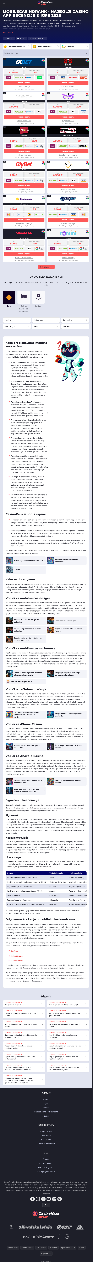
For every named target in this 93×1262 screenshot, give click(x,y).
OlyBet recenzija (24, 189)
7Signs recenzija (68, 121)
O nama (46, 1159)
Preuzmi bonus (24, 83)
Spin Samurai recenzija (68, 155)
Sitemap (46, 1116)
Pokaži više (44, 267)
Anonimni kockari (17, 960)
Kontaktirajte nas (46, 1163)
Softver (46, 1107)
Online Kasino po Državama (46, 1112)
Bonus (46, 1099)
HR (45, 1205)
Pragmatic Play (46, 1131)
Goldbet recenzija (68, 189)
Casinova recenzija (24, 121)
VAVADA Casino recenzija (24, 258)
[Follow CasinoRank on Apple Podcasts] (59, 1199)
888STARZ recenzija (68, 86)
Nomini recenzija (68, 258)
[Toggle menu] (4, 3)
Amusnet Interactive (46, 1143)
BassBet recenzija (68, 223)
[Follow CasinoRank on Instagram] (38, 1199)
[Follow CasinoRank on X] (43, 1199)
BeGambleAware (17, 956)
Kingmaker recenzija (24, 223)
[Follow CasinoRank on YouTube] (48, 1199)
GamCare (14, 951)
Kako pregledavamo (46, 1171)
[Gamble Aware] (41, 1236)
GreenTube (46, 1139)
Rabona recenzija (24, 155)
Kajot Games (46, 1135)
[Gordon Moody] (64, 1227)
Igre (46, 1103)
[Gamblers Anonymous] (80, 1227)
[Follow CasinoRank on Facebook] (32, 1199)
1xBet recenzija (24, 86)
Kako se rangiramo (46, 1167)
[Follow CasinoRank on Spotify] (54, 1199)
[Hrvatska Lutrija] (36, 1227)
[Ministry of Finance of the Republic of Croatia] (11, 1227)
